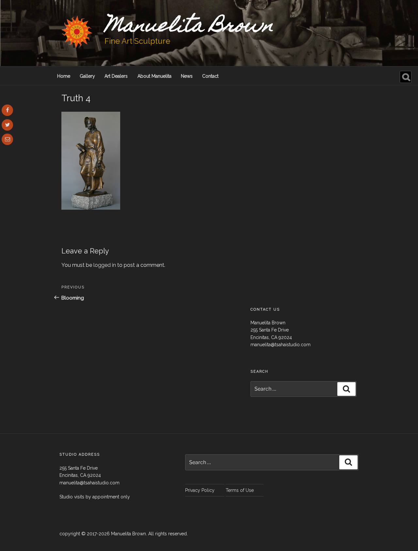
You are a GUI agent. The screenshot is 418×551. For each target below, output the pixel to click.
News (187, 76)
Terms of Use (240, 490)
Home (63, 76)
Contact (210, 76)
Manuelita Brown (189, 27)
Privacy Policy (200, 490)
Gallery (87, 76)
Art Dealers (116, 76)
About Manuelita (154, 76)
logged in (104, 265)
